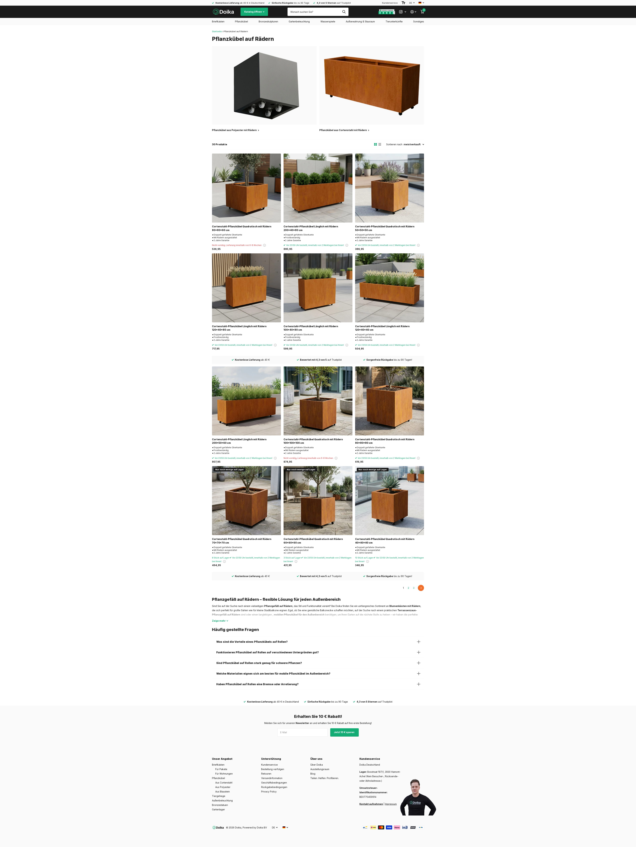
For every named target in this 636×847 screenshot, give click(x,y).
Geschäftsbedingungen (274, 782)
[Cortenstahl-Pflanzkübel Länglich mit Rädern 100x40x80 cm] (318, 287)
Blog (312, 773)
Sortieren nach (394, 144)
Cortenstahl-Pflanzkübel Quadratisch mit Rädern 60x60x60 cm (313, 541)
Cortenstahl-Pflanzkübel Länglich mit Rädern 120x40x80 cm (239, 328)
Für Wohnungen (224, 773)
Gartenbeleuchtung (299, 21)
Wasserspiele (327, 21)
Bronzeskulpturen (268, 21)
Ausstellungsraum (319, 769)
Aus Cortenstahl (223, 782)
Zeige (219, 620)
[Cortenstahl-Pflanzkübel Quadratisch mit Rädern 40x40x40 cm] (389, 500)
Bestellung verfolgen (272, 769)
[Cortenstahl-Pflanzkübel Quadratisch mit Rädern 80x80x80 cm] (389, 400)
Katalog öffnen (253, 11)
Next (421, 588)
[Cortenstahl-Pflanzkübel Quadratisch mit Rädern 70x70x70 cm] (246, 500)
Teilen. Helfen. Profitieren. (324, 778)
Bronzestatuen (220, 805)
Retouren (266, 773)
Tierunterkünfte (394, 21)
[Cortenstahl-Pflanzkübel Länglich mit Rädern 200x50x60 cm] (246, 400)
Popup (264, 245)
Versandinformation (271, 778)
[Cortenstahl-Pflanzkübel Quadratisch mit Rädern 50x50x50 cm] (389, 188)
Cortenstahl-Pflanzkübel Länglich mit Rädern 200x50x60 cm (239, 441)
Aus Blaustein (222, 791)
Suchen (343, 12)
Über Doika (316, 764)
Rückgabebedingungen (274, 787)
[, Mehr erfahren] (402, 12)
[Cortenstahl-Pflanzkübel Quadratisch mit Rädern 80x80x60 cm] (246, 188)
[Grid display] (375, 144)
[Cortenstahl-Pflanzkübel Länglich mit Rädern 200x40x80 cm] (318, 188)
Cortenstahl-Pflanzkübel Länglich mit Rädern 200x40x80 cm (311, 228)
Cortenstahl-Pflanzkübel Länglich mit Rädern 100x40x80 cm (311, 328)
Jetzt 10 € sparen (344, 732)
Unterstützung (271, 758)
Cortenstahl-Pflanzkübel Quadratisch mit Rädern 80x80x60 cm (241, 228)
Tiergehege (218, 796)
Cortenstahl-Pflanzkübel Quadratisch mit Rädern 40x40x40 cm (384, 541)
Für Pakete (221, 769)
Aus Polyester (222, 787)
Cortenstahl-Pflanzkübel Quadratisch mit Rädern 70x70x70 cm (241, 541)
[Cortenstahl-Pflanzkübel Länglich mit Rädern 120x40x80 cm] (246, 287)
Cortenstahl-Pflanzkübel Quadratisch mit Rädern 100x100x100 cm (313, 441)
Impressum (391, 804)
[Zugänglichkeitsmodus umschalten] (403, 3)
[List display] (379, 144)
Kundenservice (390, 2)
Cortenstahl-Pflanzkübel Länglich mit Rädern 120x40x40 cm (382, 328)
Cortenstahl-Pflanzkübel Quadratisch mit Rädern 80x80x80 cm (384, 441)
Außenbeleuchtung (222, 800)
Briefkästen (218, 21)
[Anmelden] (413, 12)
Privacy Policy (269, 791)
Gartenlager (218, 809)
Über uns (316, 758)
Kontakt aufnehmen (371, 804)
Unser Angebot (222, 758)
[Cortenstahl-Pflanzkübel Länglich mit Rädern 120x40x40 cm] (389, 287)
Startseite (217, 31)
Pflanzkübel (241, 21)
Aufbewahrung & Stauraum (360, 21)
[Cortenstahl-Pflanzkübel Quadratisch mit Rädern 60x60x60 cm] (318, 500)
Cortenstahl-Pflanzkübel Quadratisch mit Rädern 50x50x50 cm (384, 228)
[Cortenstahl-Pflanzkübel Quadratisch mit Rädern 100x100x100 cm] (318, 400)
